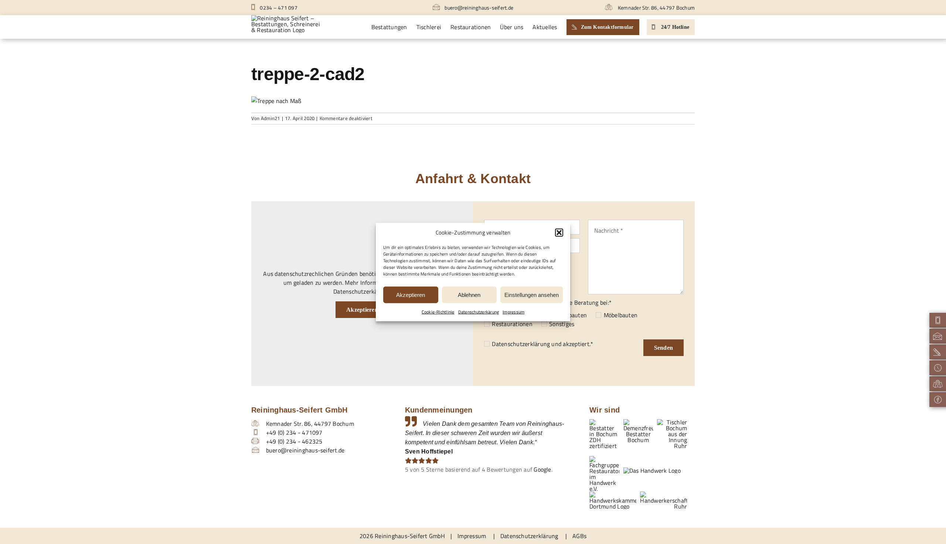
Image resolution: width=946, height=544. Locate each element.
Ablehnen (469, 294)
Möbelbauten (620, 315)
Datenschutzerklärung (521, 343)
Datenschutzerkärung (478, 311)
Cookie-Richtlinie (438, 311)
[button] (559, 232)
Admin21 (270, 118)
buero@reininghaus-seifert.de (478, 7)
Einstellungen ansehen (531, 294)
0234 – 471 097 (278, 7)
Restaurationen (512, 323)
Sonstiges (561, 323)
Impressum (513, 311)
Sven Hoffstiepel (429, 451)
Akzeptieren (410, 294)
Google (542, 469)
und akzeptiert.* (542, 343)
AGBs (579, 535)
